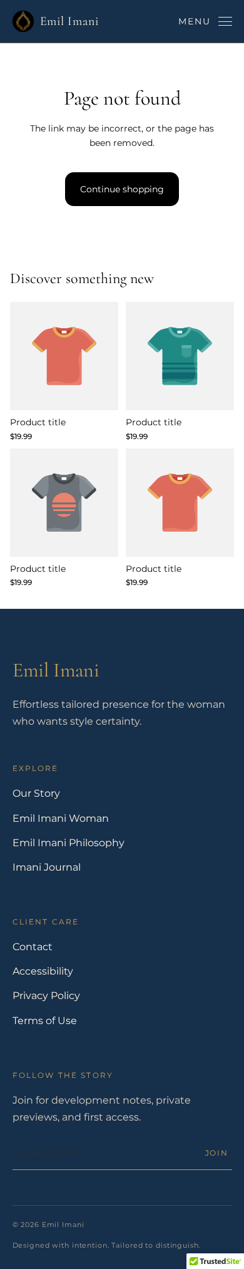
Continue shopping (122, 189)
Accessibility (43, 971)
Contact (33, 947)
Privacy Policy (46, 996)
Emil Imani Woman (61, 818)
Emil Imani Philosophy (69, 843)
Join (216, 1153)
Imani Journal (47, 867)
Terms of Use (45, 1021)
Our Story (36, 793)
